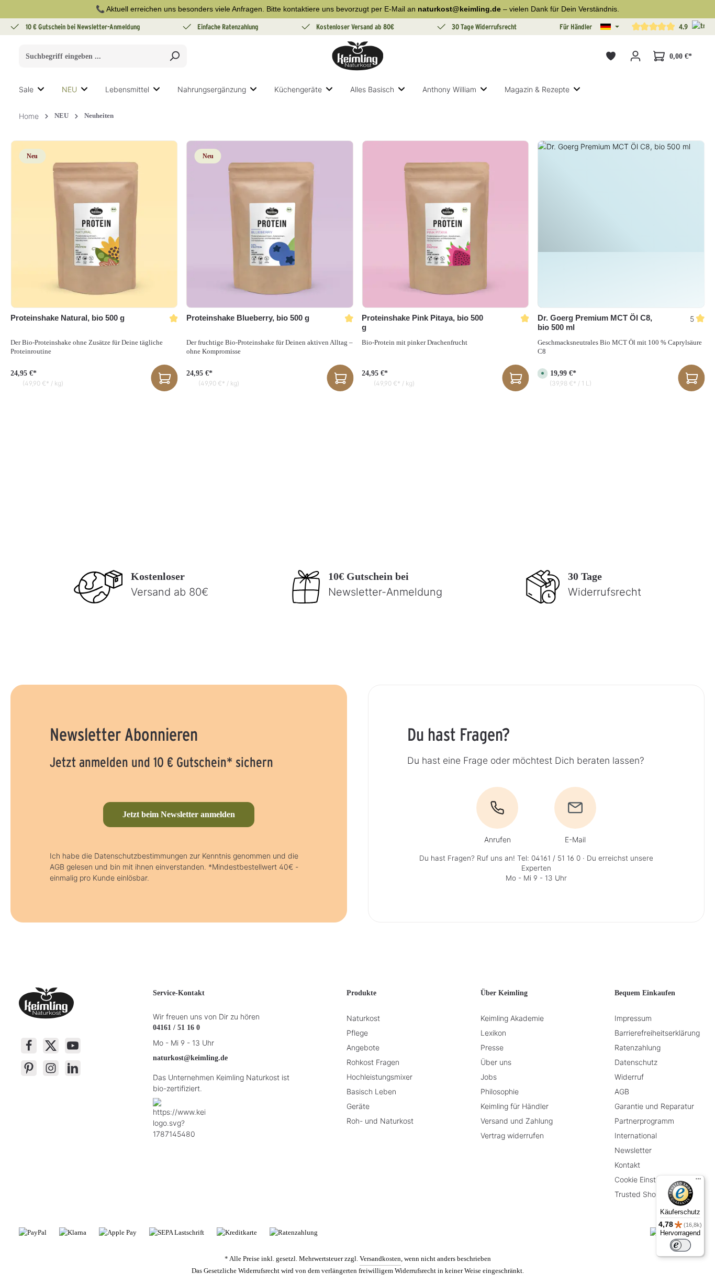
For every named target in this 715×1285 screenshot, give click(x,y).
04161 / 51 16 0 (176, 1027)
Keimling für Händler (515, 1106)
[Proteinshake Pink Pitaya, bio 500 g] (445, 224)
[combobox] (91, 56)
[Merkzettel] (610, 56)
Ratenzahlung (638, 1047)
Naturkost (363, 1018)
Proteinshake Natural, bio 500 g (67, 317)
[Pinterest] (29, 1068)
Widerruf (629, 1076)
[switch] (680, 1245)
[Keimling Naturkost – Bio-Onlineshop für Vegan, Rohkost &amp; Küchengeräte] (357, 56)
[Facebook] (29, 1045)
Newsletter (633, 1150)
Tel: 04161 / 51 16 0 (548, 858)
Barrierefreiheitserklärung (657, 1032)
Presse (492, 1047)
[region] (357, 266)
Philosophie (500, 1091)
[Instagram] (51, 1068)
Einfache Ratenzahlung (228, 27)
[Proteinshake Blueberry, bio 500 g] (270, 224)
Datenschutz (636, 1062)
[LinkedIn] (73, 1068)
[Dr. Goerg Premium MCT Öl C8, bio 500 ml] (621, 224)
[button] (609, 26)
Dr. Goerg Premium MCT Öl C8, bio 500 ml (595, 322)
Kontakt (627, 1164)
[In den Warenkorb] (164, 378)
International (636, 1135)
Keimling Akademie (512, 1018)
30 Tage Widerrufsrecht (484, 27)
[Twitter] (51, 1045)
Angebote (363, 1047)
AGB (622, 1091)
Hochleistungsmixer (379, 1076)
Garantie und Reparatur (654, 1106)
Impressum (633, 1018)
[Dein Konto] (635, 56)
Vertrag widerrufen (512, 1135)
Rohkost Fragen (373, 1062)
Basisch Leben (371, 1091)
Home (29, 116)
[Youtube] (73, 1045)
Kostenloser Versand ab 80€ (355, 27)
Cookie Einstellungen (649, 1179)
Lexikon (493, 1032)
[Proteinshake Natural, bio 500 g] (94, 224)
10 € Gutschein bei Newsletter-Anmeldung (83, 27)
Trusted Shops (639, 1194)
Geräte (358, 1106)
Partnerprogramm (644, 1120)
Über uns (496, 1062)
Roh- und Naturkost (380, 1120)
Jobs (489, 1076)
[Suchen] (174, 56)
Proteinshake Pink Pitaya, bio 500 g (422, 322)
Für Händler (576, 27)
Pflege (357, 1032)
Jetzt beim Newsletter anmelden (178, 814)
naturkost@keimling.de (190, 1058)
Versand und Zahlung (517, 1120)
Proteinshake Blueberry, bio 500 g (247, 317)
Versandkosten (380, 1258)
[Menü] (698, 1181)
